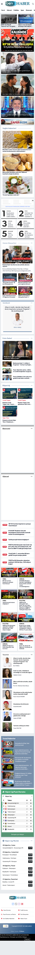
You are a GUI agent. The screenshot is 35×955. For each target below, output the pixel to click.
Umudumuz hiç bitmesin (21, 704)
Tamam (27, 939)
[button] (3, 40)
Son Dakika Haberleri (8, 918)
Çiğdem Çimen (17, 675)
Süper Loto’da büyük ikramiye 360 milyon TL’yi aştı (12, 235)
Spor (22, 10)
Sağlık (25, 221)
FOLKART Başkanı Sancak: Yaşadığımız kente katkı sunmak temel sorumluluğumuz (19, 532)
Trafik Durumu (24, 910)
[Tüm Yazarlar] (31, 303)
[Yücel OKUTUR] (7, 727)
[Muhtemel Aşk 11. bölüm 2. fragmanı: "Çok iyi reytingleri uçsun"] (7, 364)
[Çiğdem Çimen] (7, 673)
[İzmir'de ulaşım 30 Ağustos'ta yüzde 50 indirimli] (26, 637)
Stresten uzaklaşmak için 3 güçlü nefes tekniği (21, 714)
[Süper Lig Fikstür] (31, 841)
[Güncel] (31, 476)
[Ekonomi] (31, 428)
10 (26, 50)
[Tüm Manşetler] (31, 243)
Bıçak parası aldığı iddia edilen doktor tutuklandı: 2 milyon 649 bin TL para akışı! (11, 215)
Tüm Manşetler (24, 914)
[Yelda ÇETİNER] (7, 716)
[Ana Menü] (2, 4)
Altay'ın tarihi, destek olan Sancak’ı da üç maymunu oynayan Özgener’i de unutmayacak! (17, 309)
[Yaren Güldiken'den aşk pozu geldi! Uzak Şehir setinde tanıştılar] (7, 377)
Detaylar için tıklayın (17, 834)
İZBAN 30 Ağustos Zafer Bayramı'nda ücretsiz (8, 647)
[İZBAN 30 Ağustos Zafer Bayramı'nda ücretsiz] (9, 637)
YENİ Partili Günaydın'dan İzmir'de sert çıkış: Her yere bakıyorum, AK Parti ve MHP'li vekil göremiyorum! (20, 546)
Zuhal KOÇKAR (17, 706)
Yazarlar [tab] (6, 303)
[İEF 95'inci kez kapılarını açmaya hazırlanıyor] (9, 572)
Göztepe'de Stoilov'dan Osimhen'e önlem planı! (29, 215)
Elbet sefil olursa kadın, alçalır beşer (22, 682)
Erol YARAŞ (17, 327)
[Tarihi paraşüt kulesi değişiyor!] (9, 594)
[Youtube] (22, 904)
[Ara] (33, 4)
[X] (16, 904)
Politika (16, 10)
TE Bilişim (21, 931)
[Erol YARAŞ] (17, 319)
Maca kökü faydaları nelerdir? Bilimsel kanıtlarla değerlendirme (28, 225)
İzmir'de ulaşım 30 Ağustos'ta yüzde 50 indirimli (25, 647)
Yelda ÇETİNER (17, 718)
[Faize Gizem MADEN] (7, 694)
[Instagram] (19, 904)
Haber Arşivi (23, 918)
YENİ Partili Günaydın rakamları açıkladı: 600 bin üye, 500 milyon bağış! (19, 562)
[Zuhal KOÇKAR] (7, 705)
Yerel (3, 10)
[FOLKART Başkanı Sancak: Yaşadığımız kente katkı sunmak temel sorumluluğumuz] (26, 572)
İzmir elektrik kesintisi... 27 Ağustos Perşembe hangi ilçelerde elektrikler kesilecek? (11, 225)
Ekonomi (29, 10)
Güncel (9, 10)
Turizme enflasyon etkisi (21, 725)
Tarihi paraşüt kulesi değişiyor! (18, 539)
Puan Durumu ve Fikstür (9, 914)
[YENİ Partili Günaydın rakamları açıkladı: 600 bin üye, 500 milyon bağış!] (9, 617)
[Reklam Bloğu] (17, 122)
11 (29, 50)
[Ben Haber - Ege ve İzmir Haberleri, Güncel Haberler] (17, 4)
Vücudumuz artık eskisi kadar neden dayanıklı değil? (22, 693)
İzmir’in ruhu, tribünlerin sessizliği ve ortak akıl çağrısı (22, 671)
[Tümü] (31, 385)
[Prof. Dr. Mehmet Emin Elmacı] (7, 683)
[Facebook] (13, 904)
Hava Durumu (7, 910)
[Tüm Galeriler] (31, 338)
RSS (6, 926)
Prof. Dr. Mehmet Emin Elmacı (21, 685)
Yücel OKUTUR (17, 728)
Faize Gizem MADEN (19, 696)
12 (31, 50)
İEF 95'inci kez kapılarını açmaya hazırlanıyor (29, 235)
